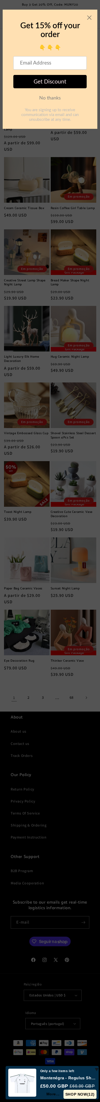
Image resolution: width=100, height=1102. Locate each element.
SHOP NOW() (80, 1094)
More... (53, 1094)
